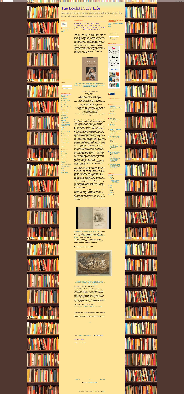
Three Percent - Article (115, 164)
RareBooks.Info (64, 133)
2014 (111, 189)
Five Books (63, 120)
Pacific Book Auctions (65, 166)
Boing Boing (112, 118)
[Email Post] (94, 335)
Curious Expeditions (65, 110)
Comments (65, 88)
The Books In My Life (80, 8)
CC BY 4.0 (90, 322)
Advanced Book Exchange (64, 96)
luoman (94, 391)
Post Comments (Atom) (93, 382)
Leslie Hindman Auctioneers (64, 161)
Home (90, 379)
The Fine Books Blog (114, 143)
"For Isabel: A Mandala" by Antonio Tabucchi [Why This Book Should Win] (115, 166)
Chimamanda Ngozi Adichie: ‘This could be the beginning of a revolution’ (116, 109)
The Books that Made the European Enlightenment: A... (115, 181)
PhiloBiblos (112, 124)
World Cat (63, 146)
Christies (63, 155)
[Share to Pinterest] (102, 335)
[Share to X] (99, 335)
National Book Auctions (66, 164)
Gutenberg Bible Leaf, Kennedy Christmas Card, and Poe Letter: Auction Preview (116, 146)
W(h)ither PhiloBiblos (114, 125)
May (112, 178)
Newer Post (77, 379)
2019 (111, 185)
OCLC (62, 129)
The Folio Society (64, 137)
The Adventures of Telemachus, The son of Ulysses (87, 231)
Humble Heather (113, 114)
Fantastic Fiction (64, 112)
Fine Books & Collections (64, 115)
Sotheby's (63, 170)
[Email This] (96, 335)
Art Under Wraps (64, 98)
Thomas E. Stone (66, 28)
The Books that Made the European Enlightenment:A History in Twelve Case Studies (89, 85)
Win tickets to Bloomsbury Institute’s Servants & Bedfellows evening (115, 159)
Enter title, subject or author (114, 34)
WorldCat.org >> (114, 39)
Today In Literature (65, 142)
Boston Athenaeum (65, 104)
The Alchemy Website (65, 135)
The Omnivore (113, 157)
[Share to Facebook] (100, 335)
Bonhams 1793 (64, 153)
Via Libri (62, 144)
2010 (111, 194)
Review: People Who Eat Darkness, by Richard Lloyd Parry (115, 139)
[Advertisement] (65, 57)
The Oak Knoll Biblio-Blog (115, 151)
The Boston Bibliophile (115, 136)
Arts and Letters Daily (65, 100)
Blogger (103, 391)
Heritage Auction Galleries (64, 158)
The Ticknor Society (65, 140)
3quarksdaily (112, 106)
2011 (111, 192)
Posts (64, 86)
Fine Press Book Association (64, 118)
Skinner (62, 168)
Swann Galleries (64, 172)
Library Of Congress (65, 122)
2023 (111, 177)
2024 (111, 175)
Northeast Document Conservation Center (65, 125)
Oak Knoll (63, 127)
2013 (111, 190)
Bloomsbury (63, 151)
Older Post (102, 379)
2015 (111, 187)
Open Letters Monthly (65, 131)
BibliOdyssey (113, 113)
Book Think (63, 102)
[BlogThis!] (98, 335)
